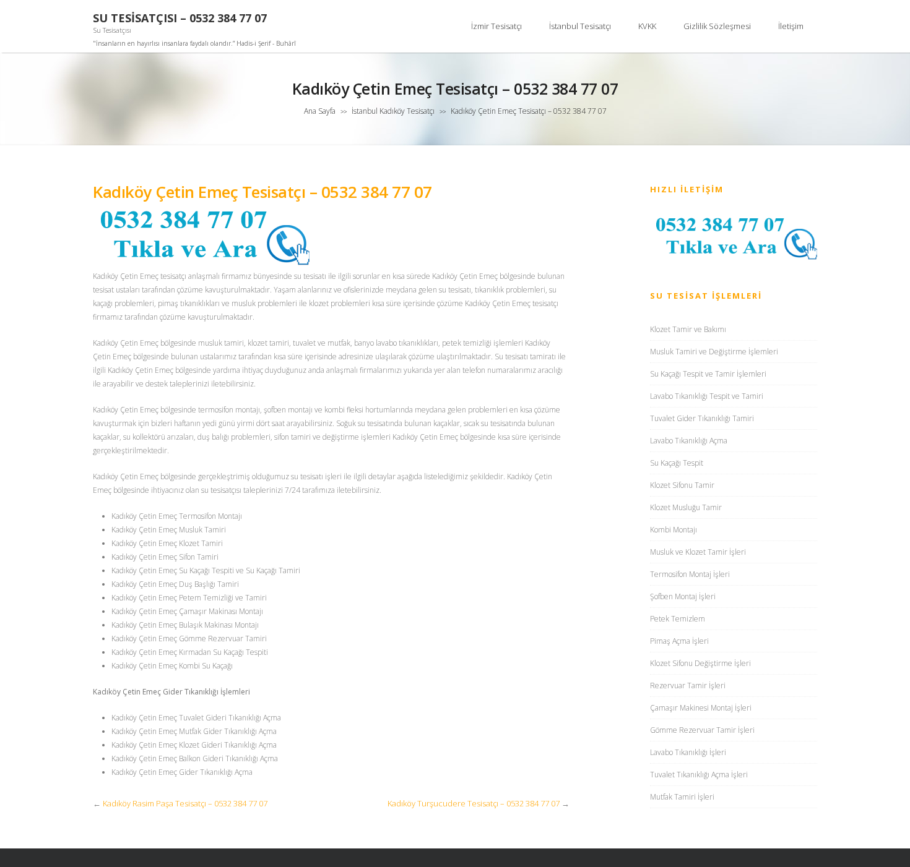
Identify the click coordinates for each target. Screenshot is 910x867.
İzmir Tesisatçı (496, 26)
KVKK (647, 26)
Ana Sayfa (320, 111)
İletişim (791, 26)
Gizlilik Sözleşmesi (717, 26)
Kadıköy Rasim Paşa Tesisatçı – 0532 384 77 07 (185, 803)
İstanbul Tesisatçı (580, 26)
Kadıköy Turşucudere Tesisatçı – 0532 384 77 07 (474, 803)
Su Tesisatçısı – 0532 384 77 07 (180, 18)
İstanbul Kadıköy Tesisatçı (393, 111)
